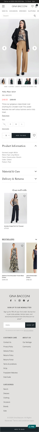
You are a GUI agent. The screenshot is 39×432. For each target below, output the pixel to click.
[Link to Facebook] (11, 300)
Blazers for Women (27, 86)
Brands (5, 406)
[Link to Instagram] (19, 300)
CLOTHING (32, 11)
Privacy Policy (8, 347)
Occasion (6, 402)
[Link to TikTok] (28, 300)
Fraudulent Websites (10, 373)
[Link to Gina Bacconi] (19, 6)
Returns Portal (8, 360)
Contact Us (7, 342)
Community (27, 347)
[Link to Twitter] (15, 300)
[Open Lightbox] (19, 48)
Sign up (30, 325)
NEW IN (5, 11)
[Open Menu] (3, 6)
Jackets (17, 86)
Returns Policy (8, 355)
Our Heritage (27, 342)
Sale (5, 411)
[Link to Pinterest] (24, 300)
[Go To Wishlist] (32, 6)
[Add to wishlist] (34, 135)
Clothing (11, 86)
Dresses (6, 393)
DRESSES (22, 11)
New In (5, 389)
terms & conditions (28, 330)
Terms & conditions (10, 364)
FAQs (5, 368)
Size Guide (7, 377)
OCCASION (13, 11)
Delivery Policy (8, 351)
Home (5, 86)
